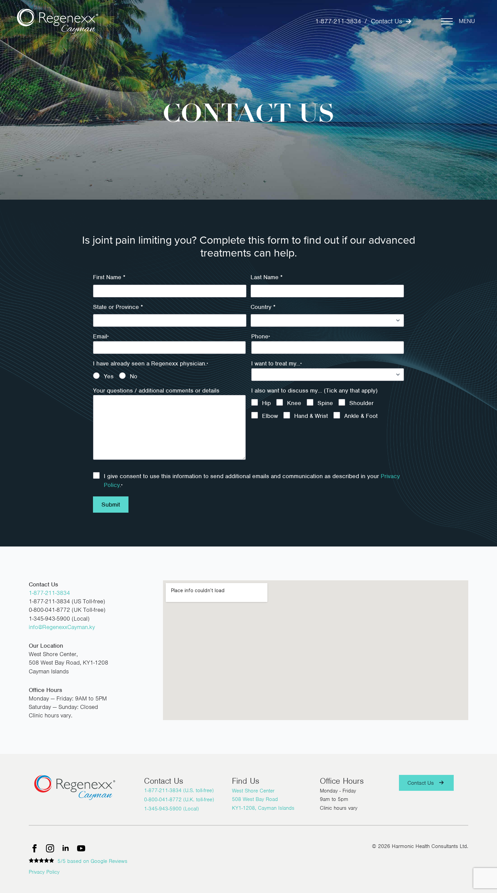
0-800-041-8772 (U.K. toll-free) (179, 799)
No (133, 376)
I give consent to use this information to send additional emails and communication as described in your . (252, 480)
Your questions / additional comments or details (156, 390)
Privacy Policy (44, 872)
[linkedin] (65, 848)
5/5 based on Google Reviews (92, 861)
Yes (109, 376)
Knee (294, 403)
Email (101, 336)
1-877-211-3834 (338, 21)
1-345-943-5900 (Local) (171, 808)
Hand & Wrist (311, 416)
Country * (263, 307)
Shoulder (361, 403)
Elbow (270, 416)
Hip (266, 403)
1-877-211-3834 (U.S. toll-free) (179, 790)
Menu (467, 21)
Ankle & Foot (361, 416)
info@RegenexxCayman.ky (62, 627)
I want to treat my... (276, 363)
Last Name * (267, 277)
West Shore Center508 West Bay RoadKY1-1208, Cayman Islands (263, 799)
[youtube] (81, 848)
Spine (325, 403)
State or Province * (118, 307)
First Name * (109, 277)
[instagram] (50, 848)
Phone (260, 336)
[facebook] (34, 848)
